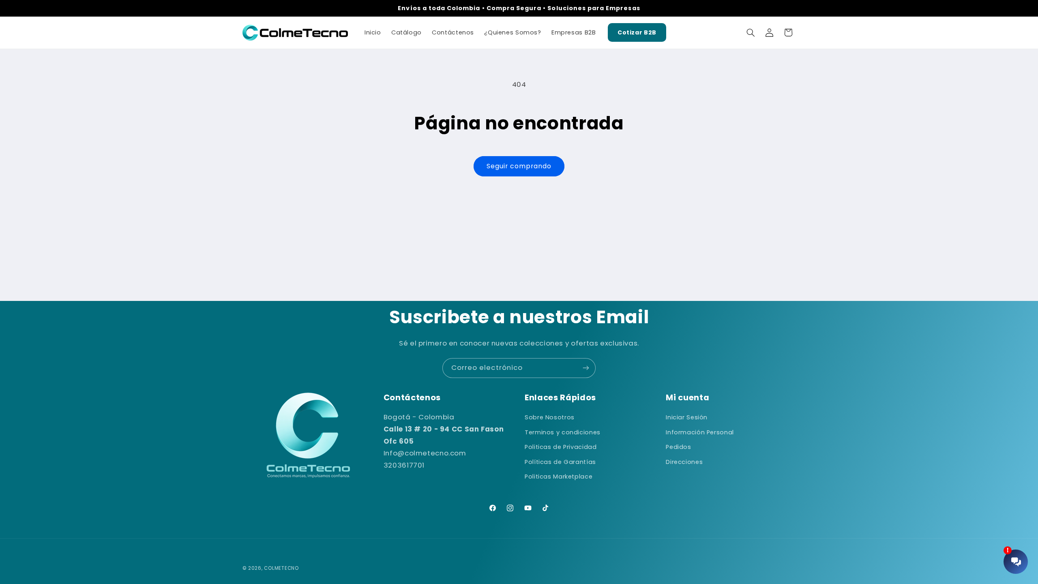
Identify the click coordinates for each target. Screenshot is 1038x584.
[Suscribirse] (586, 368)
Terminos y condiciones (562, 432)
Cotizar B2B (637, 32)
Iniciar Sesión (687, 417)
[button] (750, 32)
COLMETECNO (281, 568)
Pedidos (678, 447)
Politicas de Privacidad (561, 447)
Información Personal (700, 432)
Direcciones (684, 462)
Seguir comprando (519, 166)
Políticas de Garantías (560, 462)
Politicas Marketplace (558, 476)
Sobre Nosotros (550, 417)
